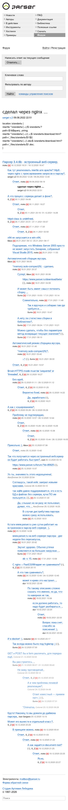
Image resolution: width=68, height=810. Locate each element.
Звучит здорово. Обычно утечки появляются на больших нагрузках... (38, 548)
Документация (45, 19)
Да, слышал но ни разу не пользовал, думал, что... (38, 504)
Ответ (16, 181)
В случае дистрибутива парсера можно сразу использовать (41, 513)
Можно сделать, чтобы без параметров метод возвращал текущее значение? (39, 331)
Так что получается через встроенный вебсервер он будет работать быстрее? (35, 457)
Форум (41, 34)
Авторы (10, 19)
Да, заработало (36, 397)
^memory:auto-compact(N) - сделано (33, 266)
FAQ (39, 15)
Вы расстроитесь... (23, 661)
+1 (24, 358)
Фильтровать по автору (18, 84)
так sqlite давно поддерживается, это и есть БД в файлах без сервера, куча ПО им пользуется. (37, 494)
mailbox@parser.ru (30, 779)
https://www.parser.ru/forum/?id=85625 (33, 464)
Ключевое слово (14, 75)
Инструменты (13, 27)
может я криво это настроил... (39, 580)
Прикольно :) (15, 445)
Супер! (21, 274)
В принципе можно (23, 729)
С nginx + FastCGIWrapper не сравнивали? (36, 564)
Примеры (11, 35)
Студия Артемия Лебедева (17, 788)
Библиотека (43, 23)
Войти (45, 47)
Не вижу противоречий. (30, 669)
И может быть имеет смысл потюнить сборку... (38, 290)
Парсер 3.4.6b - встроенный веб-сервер (29, 162)
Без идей (18, 379)
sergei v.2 (7, 117)
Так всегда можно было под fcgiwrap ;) (34, 643)
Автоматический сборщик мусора (27, 258)
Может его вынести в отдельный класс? (30, 721)
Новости (10, 15)
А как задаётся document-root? (44, 745)
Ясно (40, 758)
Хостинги (11, 31)
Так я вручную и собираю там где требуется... (46, 306)
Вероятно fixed (31, 392)
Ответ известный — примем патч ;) (48, 695)
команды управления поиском (36, 93)
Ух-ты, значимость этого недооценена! (29, 474)
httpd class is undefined (20, 218)
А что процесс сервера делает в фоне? (30, 196)
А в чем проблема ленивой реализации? (42, 684)
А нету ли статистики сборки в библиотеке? (34, 319)
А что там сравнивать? (30, 572)
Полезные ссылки (46, 27)
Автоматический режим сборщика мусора (36, 343)
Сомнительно (30, 300)
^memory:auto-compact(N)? (32, 351)
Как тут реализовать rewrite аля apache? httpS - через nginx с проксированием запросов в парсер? (36, 171)
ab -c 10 (27, 558)
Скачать (41, 31)
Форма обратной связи (15, 782)
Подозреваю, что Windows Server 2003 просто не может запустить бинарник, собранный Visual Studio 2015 (39, 249)
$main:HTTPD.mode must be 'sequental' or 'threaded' (31, 372)
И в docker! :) (15, 638)
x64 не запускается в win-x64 (24, 237)
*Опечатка (28, 707)
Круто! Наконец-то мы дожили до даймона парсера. (32, 714)
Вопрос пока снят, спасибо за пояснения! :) (52, 626)
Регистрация (58, 47)
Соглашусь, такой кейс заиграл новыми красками (35, 483)
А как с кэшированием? (21, 407)
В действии (12, 23)
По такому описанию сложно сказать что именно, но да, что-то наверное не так (45, 591)
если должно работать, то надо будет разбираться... (47, 604)
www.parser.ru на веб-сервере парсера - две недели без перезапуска (37, 537)
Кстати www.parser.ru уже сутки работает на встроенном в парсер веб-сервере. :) (32, 525)
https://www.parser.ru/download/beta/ (42, 279)
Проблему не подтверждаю (28, 414)
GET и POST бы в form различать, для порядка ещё (34, 654)
